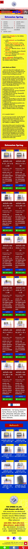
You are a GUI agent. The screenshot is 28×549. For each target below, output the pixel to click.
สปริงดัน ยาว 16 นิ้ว (7, 416)
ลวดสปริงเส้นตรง (20, 26)
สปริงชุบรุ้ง (17, 414)
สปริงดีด (5, 24)
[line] (20, 538)
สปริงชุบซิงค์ (9, 414)
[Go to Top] (25, 543)
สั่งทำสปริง (10, 418)
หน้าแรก (2, 8)
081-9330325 (11, 527)
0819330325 (21, 531)
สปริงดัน (5, 22)
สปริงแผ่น (5, 26)
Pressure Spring (12, 412)
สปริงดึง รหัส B (7, 32)
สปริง (3, 414)
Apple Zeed (23, 544)
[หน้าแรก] (14, 4)
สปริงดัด (18, 24)
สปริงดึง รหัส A (20, 22)
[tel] (23, 547)
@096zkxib (12, 531)
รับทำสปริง (21, 412)
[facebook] (14, 538)
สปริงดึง (16, 416)
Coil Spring (15, 410)
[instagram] (8, 538)
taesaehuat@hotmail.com (17, 529)
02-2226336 (21, 527)
